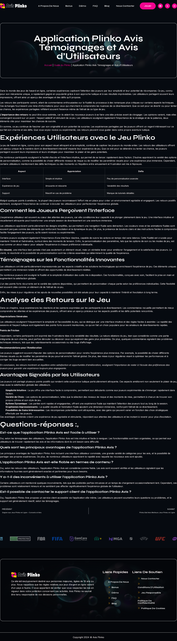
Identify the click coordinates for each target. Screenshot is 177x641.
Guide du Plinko (62, 65)
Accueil (48, 65)
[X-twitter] (167, 5)
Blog (107, 6)
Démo (82, 6)
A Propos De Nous (48, 6)
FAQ (95, 6)
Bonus (68, 6)
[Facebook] (160, 5)
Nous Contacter (125, 6)
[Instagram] (174, 5)
